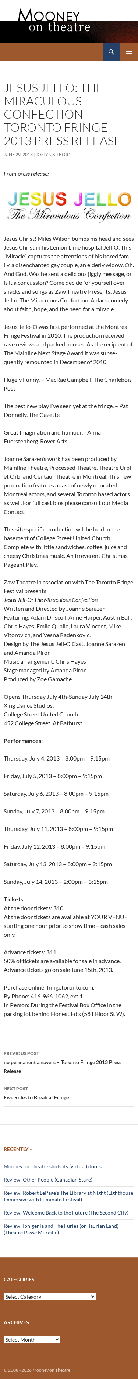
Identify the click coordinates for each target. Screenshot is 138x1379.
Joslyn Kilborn (54, 154)
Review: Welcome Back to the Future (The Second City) (66, 1212)
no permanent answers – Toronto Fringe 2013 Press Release (62, 1062)
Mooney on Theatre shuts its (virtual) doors (53, 1166)
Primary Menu (129, 52)
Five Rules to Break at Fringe (36, 1093)
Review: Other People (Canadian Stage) (48, 1179)
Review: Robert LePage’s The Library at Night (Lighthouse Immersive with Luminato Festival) (68, 1196)
